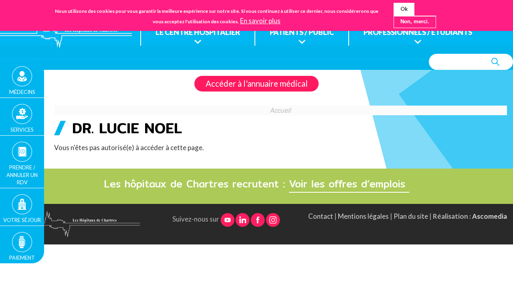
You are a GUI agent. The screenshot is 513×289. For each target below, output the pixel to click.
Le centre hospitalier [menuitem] (198, 32)
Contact (320, 216)
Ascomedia (489, 216)
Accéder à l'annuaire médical (257, 83)
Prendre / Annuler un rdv (22, 174)
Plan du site (411, 216)
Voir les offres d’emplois (349, 184)
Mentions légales (363, 216)
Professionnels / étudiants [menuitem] (418, 32)
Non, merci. (414, 22)
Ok (404, 9)
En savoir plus (260, 21)
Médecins (22, 92)
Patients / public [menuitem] (302, 32)
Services (22, 129)
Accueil (280, 110)
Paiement (22, 257)
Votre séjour (22, 220)
